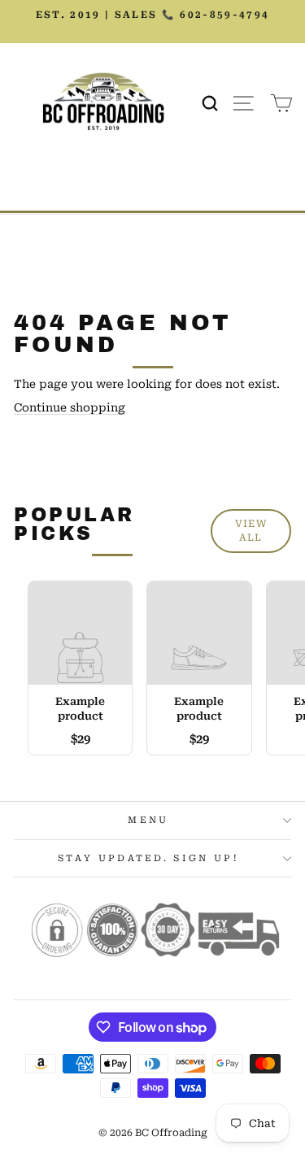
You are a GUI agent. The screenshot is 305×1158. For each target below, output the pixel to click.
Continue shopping (69, 407)
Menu (148, 820)
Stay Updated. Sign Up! (148, 858)
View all (251, 530)
